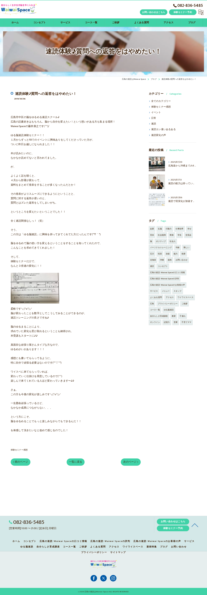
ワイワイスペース (185, 297)
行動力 (169, 228)
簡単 (172, 235)
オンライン (155, 322)
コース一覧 (155, 309)
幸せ (189, 228)
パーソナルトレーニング (161, 247)
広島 (152, 303)
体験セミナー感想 (19, 450)
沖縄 (162, 260)
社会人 (173, 241)
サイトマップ (118, 552)
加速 (168, 253)
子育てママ (186, 322)
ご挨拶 (185, 303)
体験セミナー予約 (183, 12)
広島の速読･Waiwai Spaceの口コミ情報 (167, 272)
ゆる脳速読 (169, 309)
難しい (187, 247)
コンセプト (163, 266)
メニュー (166, 291)
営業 (176, 322)
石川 (152, 253)
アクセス (170, 297)
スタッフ (178, 291)
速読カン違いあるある (163, 129)
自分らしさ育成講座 (159, 316)
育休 (152, 235)
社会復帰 (162, 235)
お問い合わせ (181, 260)
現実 (160, 253)
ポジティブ (161, 241)
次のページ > (130, 462)
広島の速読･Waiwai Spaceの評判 (164, 278)
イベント (156, 112)
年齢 (178, 247)
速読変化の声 (158, 135)
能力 (176, 253)
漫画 (170, 260)
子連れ (182, 316)
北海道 (153, 260)
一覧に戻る (75, 462)
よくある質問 (156, 297)
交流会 (188, 235)
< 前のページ (20, 462)
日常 (153, 118)
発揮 (183, 253)
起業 (152, 228)
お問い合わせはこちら (153, 12)
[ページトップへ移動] (195, 525)
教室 (174, 316)
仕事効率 (180, 228)
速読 (153, 124)
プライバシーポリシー (168, 303)
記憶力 (167, 322)
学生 (179, 235)
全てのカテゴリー (161, 101)
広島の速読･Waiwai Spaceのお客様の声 (167, 285)
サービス (154, 291)
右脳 (160, 228)
